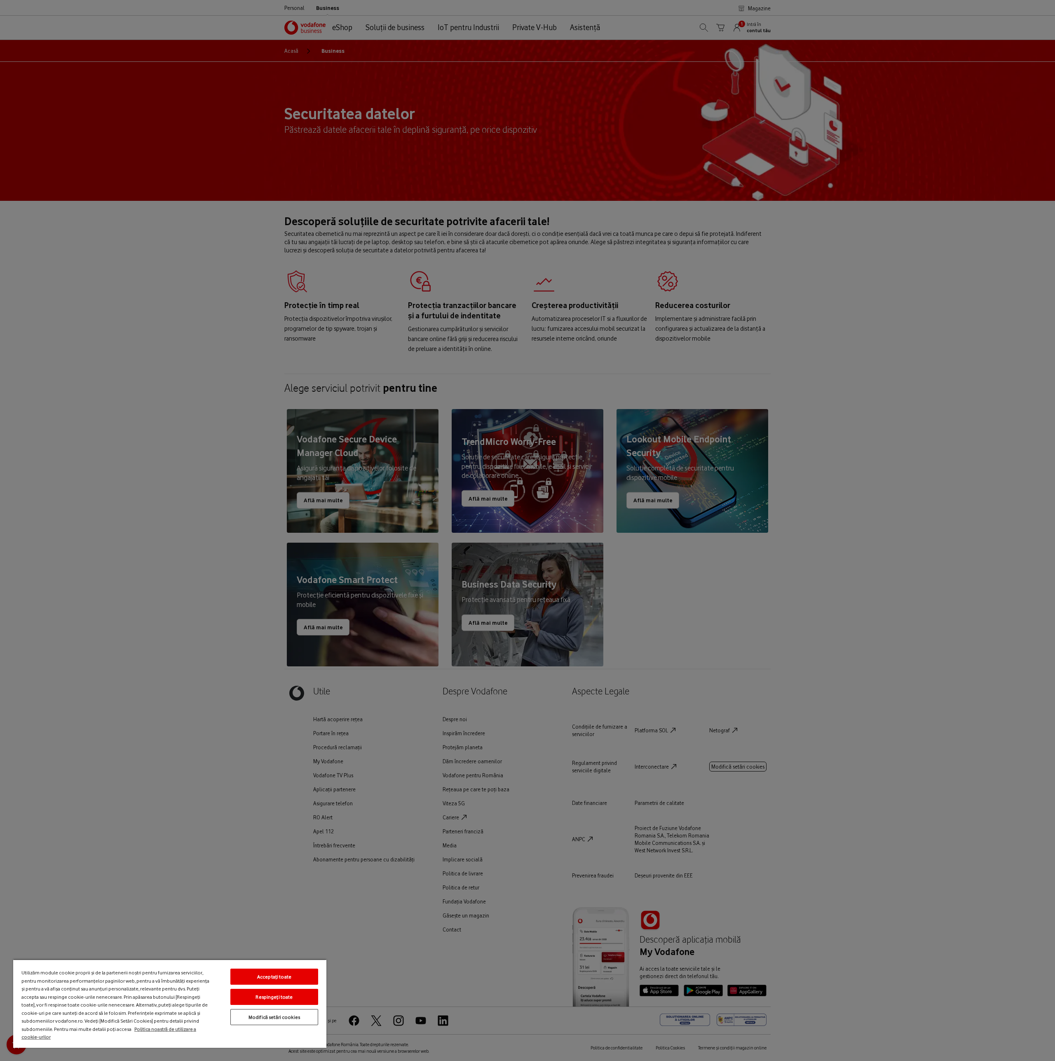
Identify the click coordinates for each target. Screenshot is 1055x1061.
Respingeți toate (274, 997)
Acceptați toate (274, 977)
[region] (169, 1003)
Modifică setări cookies (274, 1017)
